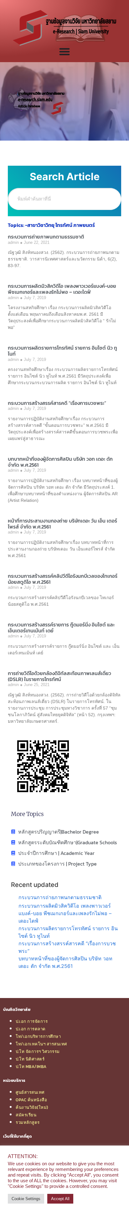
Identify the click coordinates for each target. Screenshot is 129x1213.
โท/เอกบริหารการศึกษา (38, 1036)
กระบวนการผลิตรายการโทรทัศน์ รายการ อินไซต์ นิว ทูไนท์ (62, 350)
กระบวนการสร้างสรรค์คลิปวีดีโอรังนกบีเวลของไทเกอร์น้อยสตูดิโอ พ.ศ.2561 (62, 579)
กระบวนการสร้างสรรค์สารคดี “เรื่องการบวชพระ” (57, 403)
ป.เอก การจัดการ (32, 1021)
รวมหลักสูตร (28, 1122)
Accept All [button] (60, 1198)
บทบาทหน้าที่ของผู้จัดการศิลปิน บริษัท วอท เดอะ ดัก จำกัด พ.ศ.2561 (60, 462)
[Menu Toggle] (64, 51)
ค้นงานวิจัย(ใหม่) (32, 1107)
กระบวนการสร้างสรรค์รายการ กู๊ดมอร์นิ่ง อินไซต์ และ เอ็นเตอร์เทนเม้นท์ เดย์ (61, 627)
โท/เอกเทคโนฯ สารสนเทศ (41, 1044)
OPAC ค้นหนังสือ (31, 1100)
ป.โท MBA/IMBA (31, 1066)
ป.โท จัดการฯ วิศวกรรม (38, 1051)
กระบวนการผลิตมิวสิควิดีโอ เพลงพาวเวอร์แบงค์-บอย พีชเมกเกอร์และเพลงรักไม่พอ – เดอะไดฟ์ (62, 289)
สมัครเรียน (26, 1115)
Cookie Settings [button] (26, 1198)
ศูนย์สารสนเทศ (30, 1092)
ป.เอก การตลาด (31, 1029)
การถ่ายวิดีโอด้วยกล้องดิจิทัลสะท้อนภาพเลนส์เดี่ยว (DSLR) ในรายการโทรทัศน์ (59, 676)
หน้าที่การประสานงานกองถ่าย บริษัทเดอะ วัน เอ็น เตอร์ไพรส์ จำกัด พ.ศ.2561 (62, 523)
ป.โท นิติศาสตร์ (30, 1059)
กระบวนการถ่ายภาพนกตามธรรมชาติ (46, 236)
